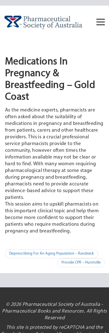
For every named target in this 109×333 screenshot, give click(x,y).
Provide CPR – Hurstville (81, 262)
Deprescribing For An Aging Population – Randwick (51, 254)
